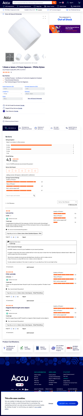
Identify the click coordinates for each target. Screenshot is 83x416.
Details (22, 105)
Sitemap (51, 384)
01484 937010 (76, 6)
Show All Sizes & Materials (13, 14)
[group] (25, 34)
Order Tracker (37, 374)
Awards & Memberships (54, 376)
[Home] (19, 377)
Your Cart (65, 376)
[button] (44, 17)
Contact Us (66, 384)
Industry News (52, 374)
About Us (36, 382)
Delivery (36, 376)
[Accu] (6, 2)
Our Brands (51, 380)
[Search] (54, 2)
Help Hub (36, 380)
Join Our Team (37, 384)
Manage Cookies (53, 382)
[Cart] (79, 2)
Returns (36, 378)
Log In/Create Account (68, 374)
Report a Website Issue (54, 378)
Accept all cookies (68, 403)
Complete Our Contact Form (70, 382)
